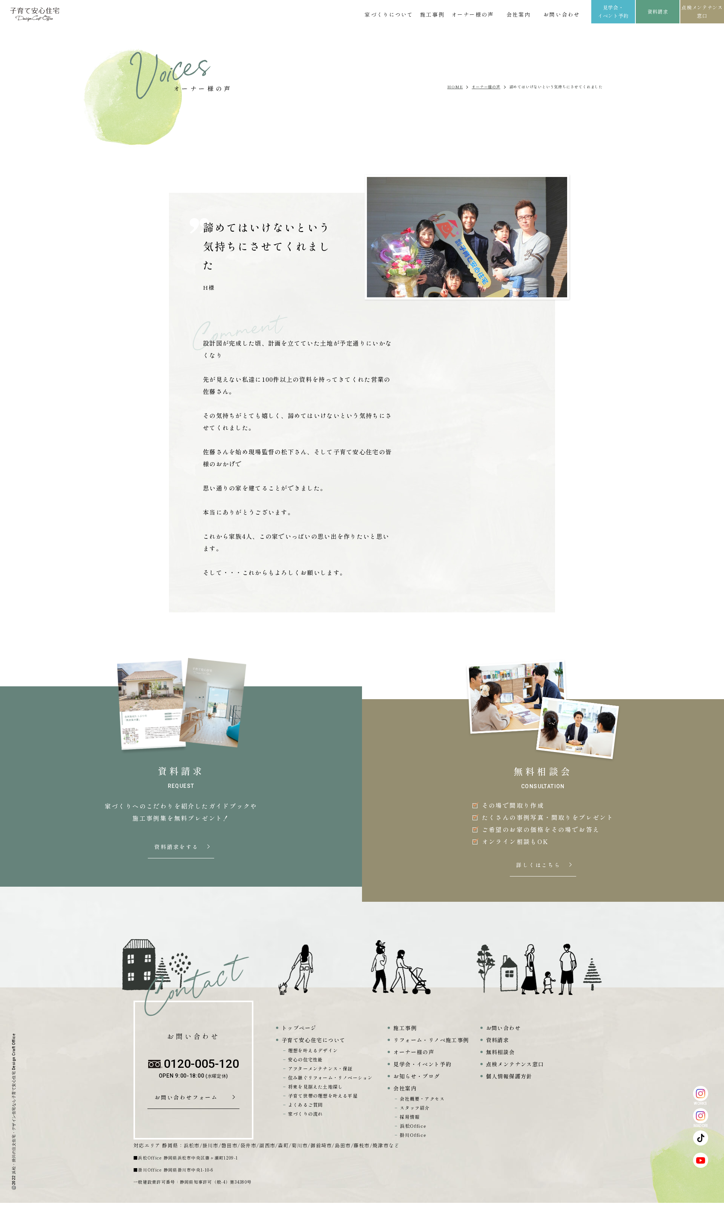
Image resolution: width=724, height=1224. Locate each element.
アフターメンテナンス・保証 (320, 1068)
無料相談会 (500, 1052)
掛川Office (413, 1135)
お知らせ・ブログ (416, 1076)
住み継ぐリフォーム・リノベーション (330, 1077)
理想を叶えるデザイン (313, 1050)
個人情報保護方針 (509, 1076)
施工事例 (432, 14)
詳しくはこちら (539, 865)
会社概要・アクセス (422, 1098)
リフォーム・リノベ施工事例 (431, 1040)
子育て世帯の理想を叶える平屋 (323, 1095)
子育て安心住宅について (313, 1040)
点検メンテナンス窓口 (701, 11)
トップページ (299, 1028)
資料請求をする (177, 847)
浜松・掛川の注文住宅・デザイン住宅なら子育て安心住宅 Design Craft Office (14, 1103)
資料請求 (657, 11)
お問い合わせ (561, 14)
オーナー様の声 (472, 14)
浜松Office (413, 1126)
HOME (455, 86)
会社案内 (518, 14)
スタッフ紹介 (414, 1107)
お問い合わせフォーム (189, 1097)
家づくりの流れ (305, 1113)
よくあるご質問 (305, 1104)
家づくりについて (389, 14)
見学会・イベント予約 (613, 11)
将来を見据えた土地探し (315, 1086)
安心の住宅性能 (305, 1059)
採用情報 (410, 1116)
